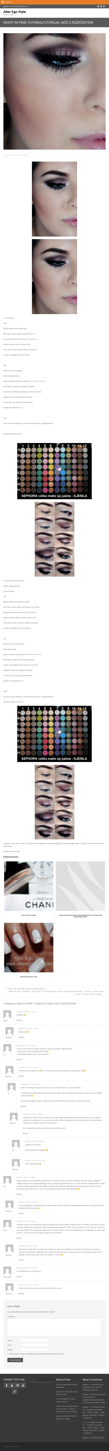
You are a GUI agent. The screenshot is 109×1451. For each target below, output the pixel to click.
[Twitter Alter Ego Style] (12, 1385)
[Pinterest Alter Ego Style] (17, 1385)
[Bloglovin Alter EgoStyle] (23, 1385)
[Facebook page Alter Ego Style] (6, 1385)
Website (10, 1350)
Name (10, 1341)
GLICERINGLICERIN (97, 1438)
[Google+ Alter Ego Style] (14, 1391)
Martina (9, 1038)
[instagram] (101, 7)
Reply (20, 1020)
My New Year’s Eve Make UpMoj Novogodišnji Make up (25, 989)
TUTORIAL (24, 155)
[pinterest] (104, 7)
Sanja (5, 1230)
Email (9, 1345)
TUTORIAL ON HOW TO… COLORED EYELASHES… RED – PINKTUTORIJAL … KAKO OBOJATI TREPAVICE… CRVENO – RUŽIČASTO (94, 1412)
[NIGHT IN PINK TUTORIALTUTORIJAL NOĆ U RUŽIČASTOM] (54, 91)
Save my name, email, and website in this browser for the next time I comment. (36, 1354)
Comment (11, 1317)
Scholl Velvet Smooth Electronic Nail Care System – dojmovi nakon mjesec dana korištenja (67, 1409)
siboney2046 (7, 1277)
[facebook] (98, 7)
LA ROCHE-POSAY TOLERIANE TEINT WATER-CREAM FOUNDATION (93, 1387)
